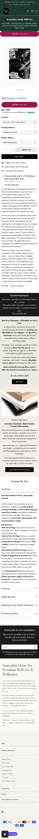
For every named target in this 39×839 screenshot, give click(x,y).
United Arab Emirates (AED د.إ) (15, 812)
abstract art (15, 713)
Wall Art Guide (6, 763)
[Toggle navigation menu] (36, 11)
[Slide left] (16, 90)
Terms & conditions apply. (19, 375)
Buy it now (19, 156)
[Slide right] (22, 90)
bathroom (28, 720)
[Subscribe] (35, 647)
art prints (7, 683)
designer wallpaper (27, 683)
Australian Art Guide (7, 774)
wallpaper (11, 703)
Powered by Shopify (25, 829)
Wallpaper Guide (6, 759)
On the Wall (5, 777)
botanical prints (6, 713)
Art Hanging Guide (7, 770)
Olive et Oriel (13, 829)
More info (19, 382)
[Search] (28, 11)
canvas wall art (14, 683)
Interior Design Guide (7, 767)
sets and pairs (19, 723)
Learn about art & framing (19, 469)
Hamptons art (22, 713)
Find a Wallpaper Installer (8, 781)
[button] (1, 3)
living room (15, 720)
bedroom (22, 720)
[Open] (5, 834)
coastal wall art (29, 711)
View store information (11, 185)
